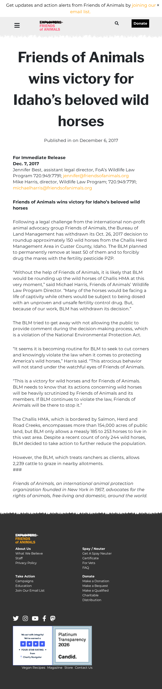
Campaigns (24, 581)
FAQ (85, 568)
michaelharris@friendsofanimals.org (52, 188)
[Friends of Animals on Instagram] (25, 618)
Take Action (25, 576)
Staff (19, 558)
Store (68, 667)
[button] (17, 25)
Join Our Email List (30, 590)
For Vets (88, 563)
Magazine (54, 667)
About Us (23, 549)
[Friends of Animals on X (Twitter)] (16, 618)
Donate (140, 23)
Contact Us (83, 667)
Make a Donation (95, 581)
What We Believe (29, 553)
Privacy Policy (26, 563)
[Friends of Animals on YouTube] (35, 618)
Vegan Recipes (33, 667)
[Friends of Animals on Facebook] (44, 618)
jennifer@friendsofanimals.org (96, 175)
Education (23, 586)
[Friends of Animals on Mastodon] (52, 618)
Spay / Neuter (93, 549)
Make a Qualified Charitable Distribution (95, 595)
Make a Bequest (95, 586)
